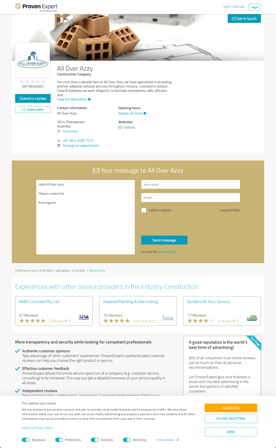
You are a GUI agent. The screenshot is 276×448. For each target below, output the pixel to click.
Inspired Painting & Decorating (130, 301)
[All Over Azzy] (32, 60)
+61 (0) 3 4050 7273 (78, 140)
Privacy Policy (43, 428)
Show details (165, 440)
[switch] (59, 440)
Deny (231, 431)
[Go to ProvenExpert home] (36, 8)
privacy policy (167, 251)
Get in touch (246, 18)
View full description (72, 99)
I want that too (233, 6)
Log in (255, 7)
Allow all (231, 407)
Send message (164, 240)
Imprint (27, 428)
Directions (70, 131)
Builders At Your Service (208, 301)
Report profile (97, 270)
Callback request (160, 210)
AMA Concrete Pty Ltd (39, 301)
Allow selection (230, 418)
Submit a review (33, 98)
